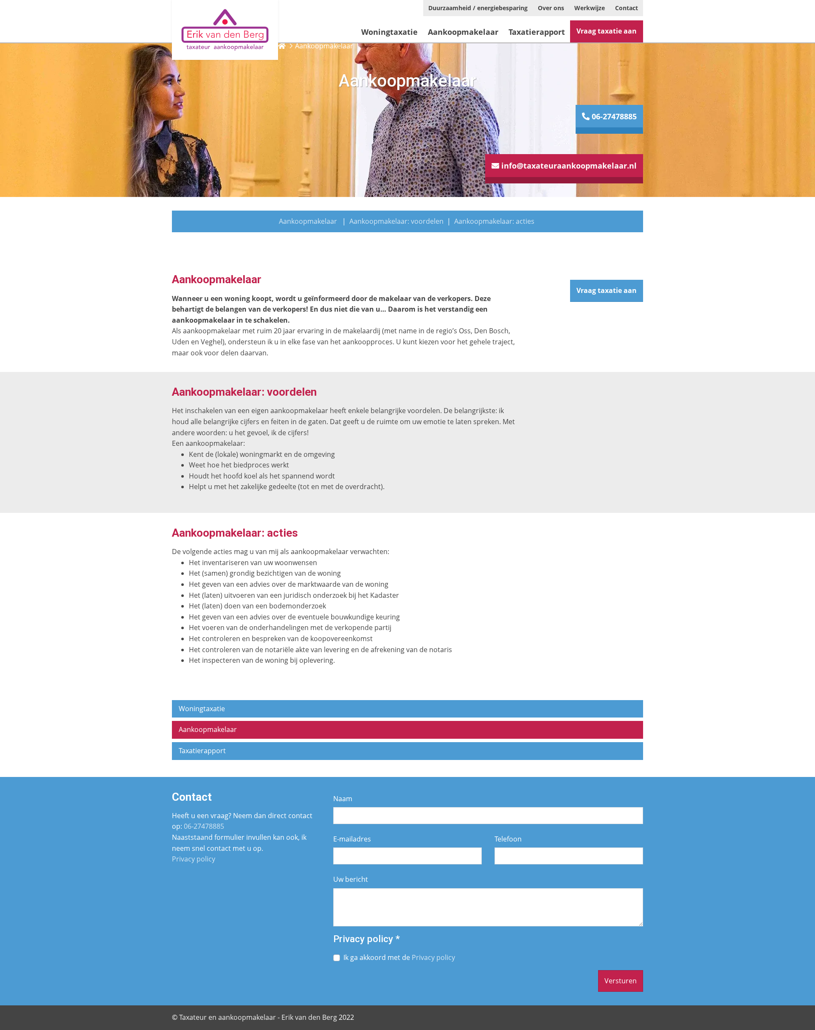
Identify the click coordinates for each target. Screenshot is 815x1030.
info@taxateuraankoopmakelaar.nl (568, 165)
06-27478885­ (204, 826)
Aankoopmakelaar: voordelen (396, 221)
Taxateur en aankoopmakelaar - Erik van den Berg (258, 1017)
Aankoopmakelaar (308, 221)
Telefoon (508, 839)
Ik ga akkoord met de (399, 957)
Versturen (620, 980)
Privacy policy (193, 859)
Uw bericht (350, 879)
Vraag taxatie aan (606, 31)
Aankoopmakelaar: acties (494, 221)
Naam (342, 798)
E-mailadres (352, 839)
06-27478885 (613, 116)
